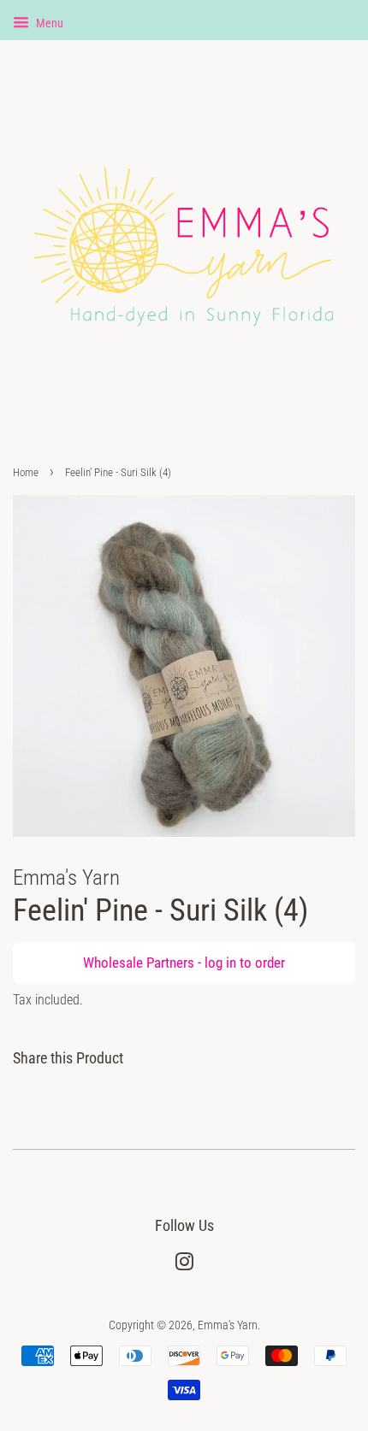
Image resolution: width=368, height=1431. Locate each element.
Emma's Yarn (228, 1325)
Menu (48, 23)
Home (26, 472)
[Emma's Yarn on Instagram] (184, 1265)
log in (220, 962)
